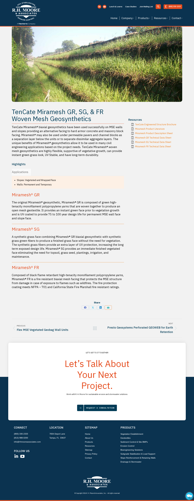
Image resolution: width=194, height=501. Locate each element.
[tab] (20, 172)
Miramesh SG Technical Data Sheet (153, 142)
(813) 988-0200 (21, 438)
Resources (90, 446)
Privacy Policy (91, 454)
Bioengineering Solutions (131, 450)
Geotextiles (125, 438)
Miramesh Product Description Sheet (154, 133)
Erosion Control (127, 446)
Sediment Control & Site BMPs (134, 442)
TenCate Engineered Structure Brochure (155, 124)
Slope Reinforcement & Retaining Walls (138, 458)
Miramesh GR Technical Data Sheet (153, 137)
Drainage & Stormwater (130, 462)
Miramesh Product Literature (150, 128)
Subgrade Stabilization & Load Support (137, 454)
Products (89, 442)
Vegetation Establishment (131, 434)
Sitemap (88, 450)
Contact (88, 458)
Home (87, 434)
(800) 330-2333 (21, 434)
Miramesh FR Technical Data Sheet (153, 146)
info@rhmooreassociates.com (27, 442)
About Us (89, 438)
